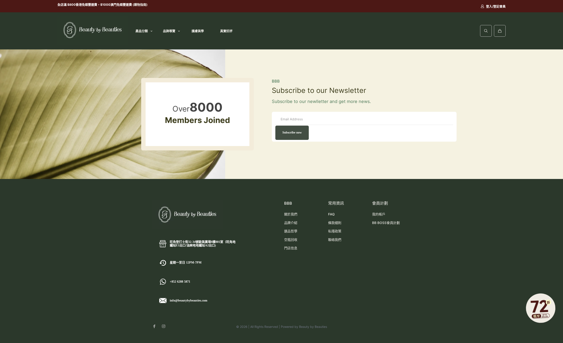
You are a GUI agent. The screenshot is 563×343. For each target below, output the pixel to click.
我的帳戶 (378, 214)
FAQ (331, 214)
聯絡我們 (334, 240)
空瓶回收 (290, 240)
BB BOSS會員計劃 (386, 223)
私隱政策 (334, 231)
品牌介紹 (290, 223)
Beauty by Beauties (313, 327)
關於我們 (290, 214)
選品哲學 (290, 231)
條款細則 (334, 223)
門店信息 (290, 248)
